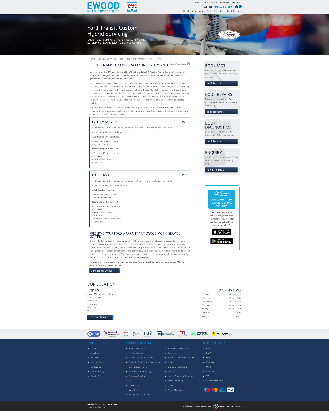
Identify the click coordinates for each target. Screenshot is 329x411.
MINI (208, 367)
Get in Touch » (215, 170)
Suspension (134, 385)
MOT (131, 381)
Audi (208, 348)
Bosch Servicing (215, 11)
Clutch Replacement (138, 367)
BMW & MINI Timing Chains (181, 358)
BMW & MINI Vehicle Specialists (144, 362)
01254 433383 (217, 6)
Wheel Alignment (176, 390)
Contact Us (236, 3)
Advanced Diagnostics (178, 348)
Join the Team (224, 3)
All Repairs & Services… (140, 395)
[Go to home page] (112, 7)
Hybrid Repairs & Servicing (180, 376)
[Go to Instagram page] (240, 6)
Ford (208, 358)
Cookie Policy (96, 376)
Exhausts (172, 372)
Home (197, 3)
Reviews (214, 3)
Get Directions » (98, 317)
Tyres (170, 385)
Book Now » (214, 141)
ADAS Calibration (137, 348)
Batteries (172, 353)
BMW (208, 353)
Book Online (233, 11)
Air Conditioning (136, 353)
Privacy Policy (97, 372)
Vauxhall (210, 372)
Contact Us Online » (103, 271)
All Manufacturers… (215, 381)
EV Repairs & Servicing (140, 372)
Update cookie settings (97, 408)
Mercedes (210, 362)
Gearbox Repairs (137, 376)
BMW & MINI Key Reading (141, 358)
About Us (205, 3)
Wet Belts (133, 390)
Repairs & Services (193, 11)
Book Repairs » (215, 112)
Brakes (171, 362)
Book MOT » (214, 83)
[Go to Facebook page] (236, 6)
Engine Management (177, 367)
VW (207, 376)
